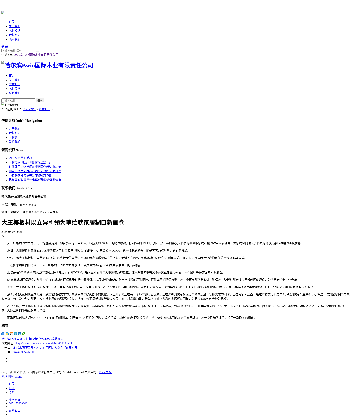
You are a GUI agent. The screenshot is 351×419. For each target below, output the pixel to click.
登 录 (4, 46)
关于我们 (14, 26)
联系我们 (14, 39)
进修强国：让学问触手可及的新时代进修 (35, 166)
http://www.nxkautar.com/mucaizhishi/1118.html (44, 343)
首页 (12, 21)
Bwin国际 (29, 109)
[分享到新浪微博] (11, 333)
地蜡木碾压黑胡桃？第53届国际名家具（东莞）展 (45, 347)
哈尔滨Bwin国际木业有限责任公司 (36, 54)
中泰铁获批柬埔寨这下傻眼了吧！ (31, 175)
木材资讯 (14, 35)
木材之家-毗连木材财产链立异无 (30, 162)
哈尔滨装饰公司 (56, 338)
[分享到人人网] (19, 333)
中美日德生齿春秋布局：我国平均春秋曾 (35, 171)
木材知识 (14, 30)
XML (18, 376)
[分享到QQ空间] (7, 333)
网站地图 (7, 376)
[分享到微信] (24, 333)
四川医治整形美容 (20, 158)
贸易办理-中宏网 (24, 352)
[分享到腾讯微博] (15, 333)
